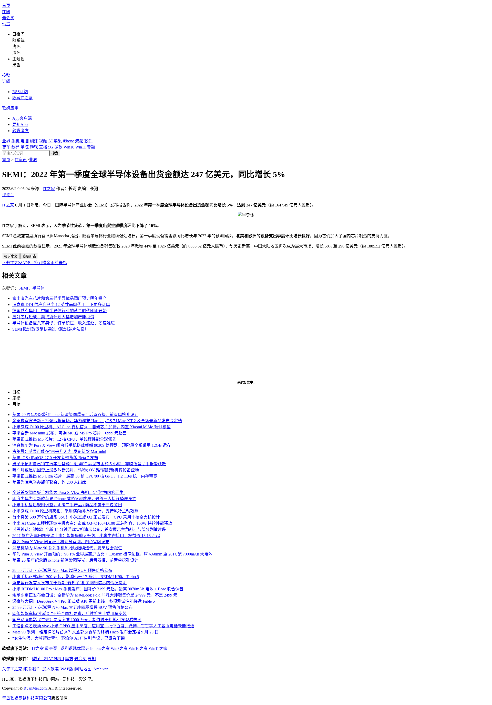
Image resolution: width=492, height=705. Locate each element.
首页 (6, 5)
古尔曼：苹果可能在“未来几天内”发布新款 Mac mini (59, 451)
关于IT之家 (12, 669)
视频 (43, 141)
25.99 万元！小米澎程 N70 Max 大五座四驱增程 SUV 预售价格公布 (72, 607)
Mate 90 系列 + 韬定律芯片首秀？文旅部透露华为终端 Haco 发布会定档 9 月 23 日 (85, 632)
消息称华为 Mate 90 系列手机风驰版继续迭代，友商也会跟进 (67, 548)
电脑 (24, 141)
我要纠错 (29, 256)
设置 (6, 24)
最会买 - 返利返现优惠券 (67, 648)
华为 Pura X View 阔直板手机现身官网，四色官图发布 (60, 542)
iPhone (68, 141)
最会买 (8, 18)
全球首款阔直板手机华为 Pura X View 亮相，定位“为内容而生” (68, 492)
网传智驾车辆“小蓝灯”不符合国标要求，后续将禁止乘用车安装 (69, 613)
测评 (34, 141)
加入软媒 (50, 669)
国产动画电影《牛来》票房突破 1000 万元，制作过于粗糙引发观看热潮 (76, 620)
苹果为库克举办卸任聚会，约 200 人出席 (49, 482)
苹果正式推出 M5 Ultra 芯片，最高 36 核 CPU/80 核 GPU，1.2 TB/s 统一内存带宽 (84, 476)
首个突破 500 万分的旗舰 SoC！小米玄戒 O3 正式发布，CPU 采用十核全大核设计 (86, 517)
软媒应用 (10, 108)
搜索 (55, 153)
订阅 (6, 81)
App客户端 (22, 118)
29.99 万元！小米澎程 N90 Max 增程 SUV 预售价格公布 (62, 570)
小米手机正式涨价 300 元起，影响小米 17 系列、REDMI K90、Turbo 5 (75, 576)
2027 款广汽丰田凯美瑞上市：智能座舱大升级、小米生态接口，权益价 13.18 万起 (86, 535)
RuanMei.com (35, 688)
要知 (92, 659)
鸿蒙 (79, 141)
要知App (20, 124)
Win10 (69, 147)
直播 (43, 147)
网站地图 (83, 669)
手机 (15, 141)
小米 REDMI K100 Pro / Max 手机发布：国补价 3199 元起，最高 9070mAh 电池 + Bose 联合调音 (97, 589)
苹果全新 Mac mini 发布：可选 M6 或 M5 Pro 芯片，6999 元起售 (69, 433)
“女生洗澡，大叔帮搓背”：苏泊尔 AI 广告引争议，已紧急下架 (68, 638)
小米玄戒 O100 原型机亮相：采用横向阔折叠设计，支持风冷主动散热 (75, 511)
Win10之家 (138, 648)
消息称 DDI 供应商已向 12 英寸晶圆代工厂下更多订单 (61, 304)
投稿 (6, 75)
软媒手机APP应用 (48, 659)
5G (50, 147)
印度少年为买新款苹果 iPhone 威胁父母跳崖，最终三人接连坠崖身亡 (74, 499)
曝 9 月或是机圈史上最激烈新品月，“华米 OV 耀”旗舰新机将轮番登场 (75, 470)
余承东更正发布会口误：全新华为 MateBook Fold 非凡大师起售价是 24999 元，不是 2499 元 (94, 595)
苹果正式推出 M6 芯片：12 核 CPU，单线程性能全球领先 (64, 439)
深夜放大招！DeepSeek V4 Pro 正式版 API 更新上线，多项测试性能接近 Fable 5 (83, 601)
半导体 (38, 288)
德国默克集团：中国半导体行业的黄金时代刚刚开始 (59, 311)
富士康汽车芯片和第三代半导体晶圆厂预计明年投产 (59, 298)
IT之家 (49, 188)
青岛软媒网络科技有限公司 (26, 698)
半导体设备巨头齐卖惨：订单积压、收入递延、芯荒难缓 (63, 323)
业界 (6, 141)
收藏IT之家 (22, 98)
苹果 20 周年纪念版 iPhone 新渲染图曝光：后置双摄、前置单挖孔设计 (75, 414)
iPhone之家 (100, 648)
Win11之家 (158, 648)
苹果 (58, 141)
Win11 (80, 147)
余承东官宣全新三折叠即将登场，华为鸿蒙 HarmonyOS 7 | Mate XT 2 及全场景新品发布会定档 (97, 421)
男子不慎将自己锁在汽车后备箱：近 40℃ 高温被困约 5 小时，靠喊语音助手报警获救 (89, 464)
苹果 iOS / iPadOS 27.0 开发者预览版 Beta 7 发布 (55, 457)
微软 (58, 147)
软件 (88, 141)
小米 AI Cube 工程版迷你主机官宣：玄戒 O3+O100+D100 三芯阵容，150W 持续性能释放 (92, 523)
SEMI (23, 288)
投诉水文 (10, 256)
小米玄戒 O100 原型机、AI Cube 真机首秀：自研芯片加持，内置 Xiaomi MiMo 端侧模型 (91, 427)
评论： (8, 195)
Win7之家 (119, 648)
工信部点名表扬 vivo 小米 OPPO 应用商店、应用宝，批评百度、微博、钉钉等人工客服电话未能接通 (103, 626)
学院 (24, 147)
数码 (15, 147)
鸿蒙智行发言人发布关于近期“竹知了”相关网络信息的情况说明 (69, 583)
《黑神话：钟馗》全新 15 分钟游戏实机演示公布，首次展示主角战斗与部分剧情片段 (89, 529)
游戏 (34, 147)
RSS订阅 (20, 92)
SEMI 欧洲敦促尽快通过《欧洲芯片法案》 (50, 329)
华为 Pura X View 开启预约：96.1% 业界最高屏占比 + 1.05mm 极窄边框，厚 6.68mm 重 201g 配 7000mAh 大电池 (112, 554)
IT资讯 (21, 159)
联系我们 (32, 669)
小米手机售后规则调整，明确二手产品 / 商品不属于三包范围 (67, 505)
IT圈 (6, 11)
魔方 (69, 659)
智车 (6, 147)
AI (50, 141)
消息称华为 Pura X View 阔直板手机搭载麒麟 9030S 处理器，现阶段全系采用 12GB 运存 (91, 445)
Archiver (100, 669)
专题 (91, 147)
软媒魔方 (20, 130)
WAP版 (66, 669)
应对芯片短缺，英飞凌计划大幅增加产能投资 (53, 317)
